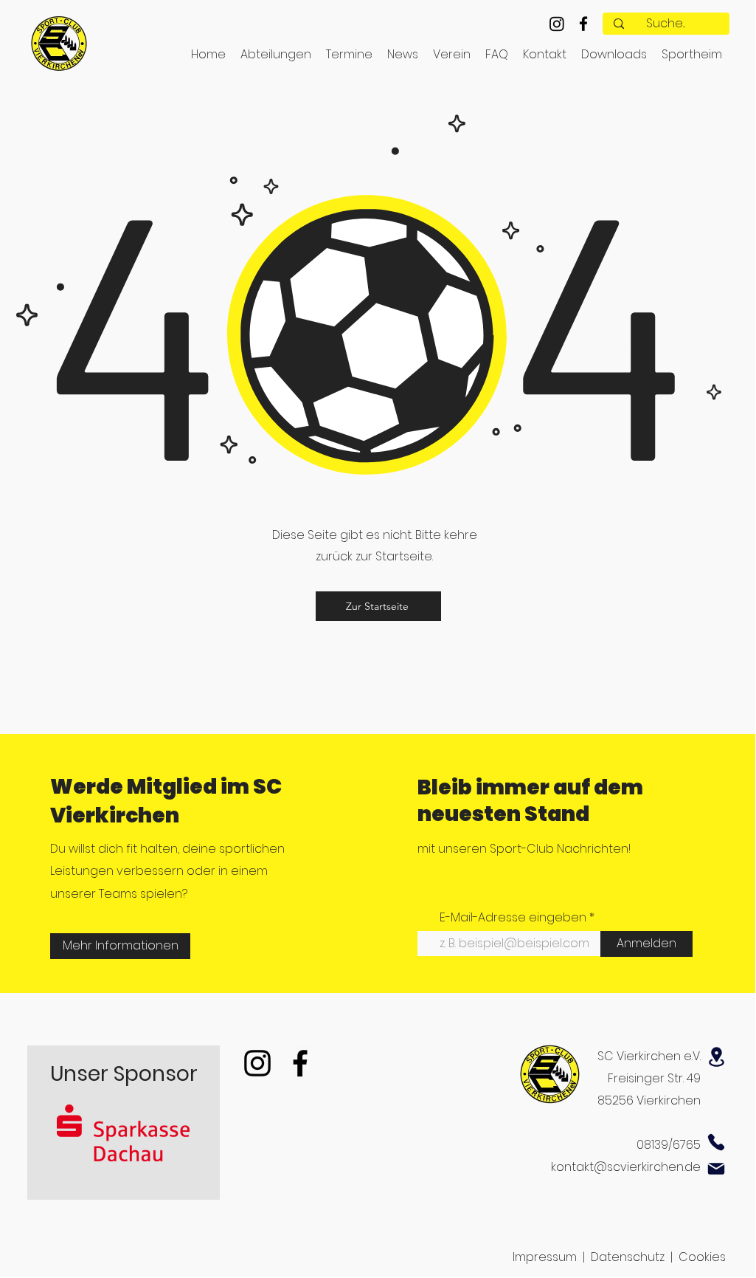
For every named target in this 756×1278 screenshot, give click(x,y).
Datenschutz (628, 1256)
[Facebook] (300, 1063)
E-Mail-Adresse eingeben (513, 918)
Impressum (545, 1256)
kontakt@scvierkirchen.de (626, 1166)
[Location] (716, 1056)
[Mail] (716, 1168)
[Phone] (716, 1142)
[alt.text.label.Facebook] (583, 23)
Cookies (702, 1256)
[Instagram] (556, 23)
